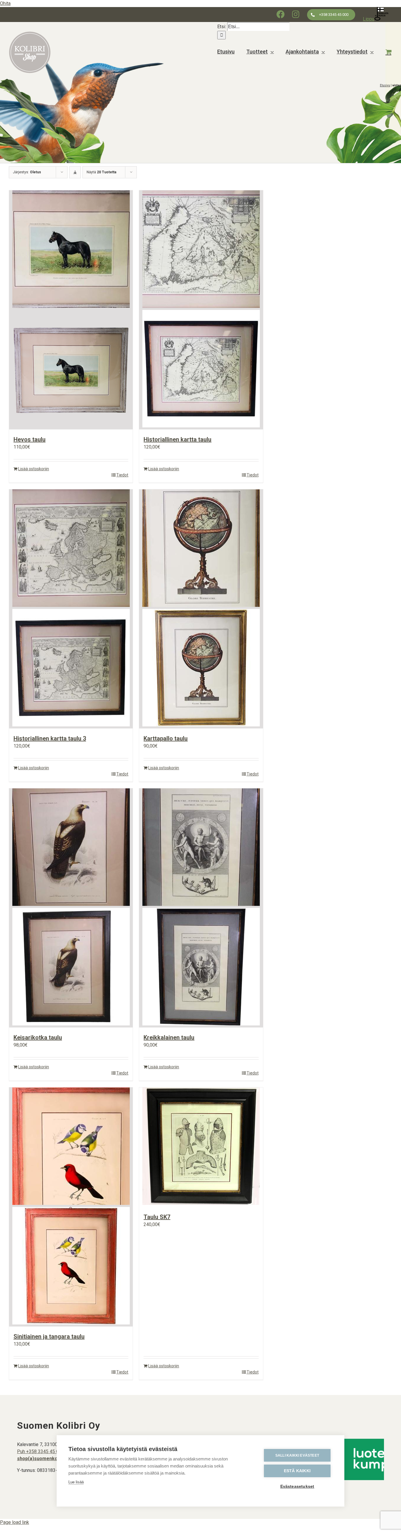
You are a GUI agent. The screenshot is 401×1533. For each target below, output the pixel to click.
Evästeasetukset (297, 1486)
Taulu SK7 (157, 1216)
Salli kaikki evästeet (297, 1455)
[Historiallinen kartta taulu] (201, 309)
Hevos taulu (30, 439)
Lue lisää (76, 1482)
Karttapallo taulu (166, 738)
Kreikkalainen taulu (169, 1037)
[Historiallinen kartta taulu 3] (71, 608)
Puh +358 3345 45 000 (40, 1451)
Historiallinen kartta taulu (177, 439)
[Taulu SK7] (201, 1147)
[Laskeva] (75, 172)
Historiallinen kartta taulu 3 (50, 738)
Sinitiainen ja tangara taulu (49, 1336)
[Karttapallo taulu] (201, 608)
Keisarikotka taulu (38, 1037)
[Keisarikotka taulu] (71, 907)
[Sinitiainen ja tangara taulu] (71, 1207)
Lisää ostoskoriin (33, 468)
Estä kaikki (297, 1471)
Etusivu (385, 85)
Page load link (14, 1522)
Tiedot (122, 475)
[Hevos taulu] (71, 309)
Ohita (5, 3)
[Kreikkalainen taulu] (201, 907)
